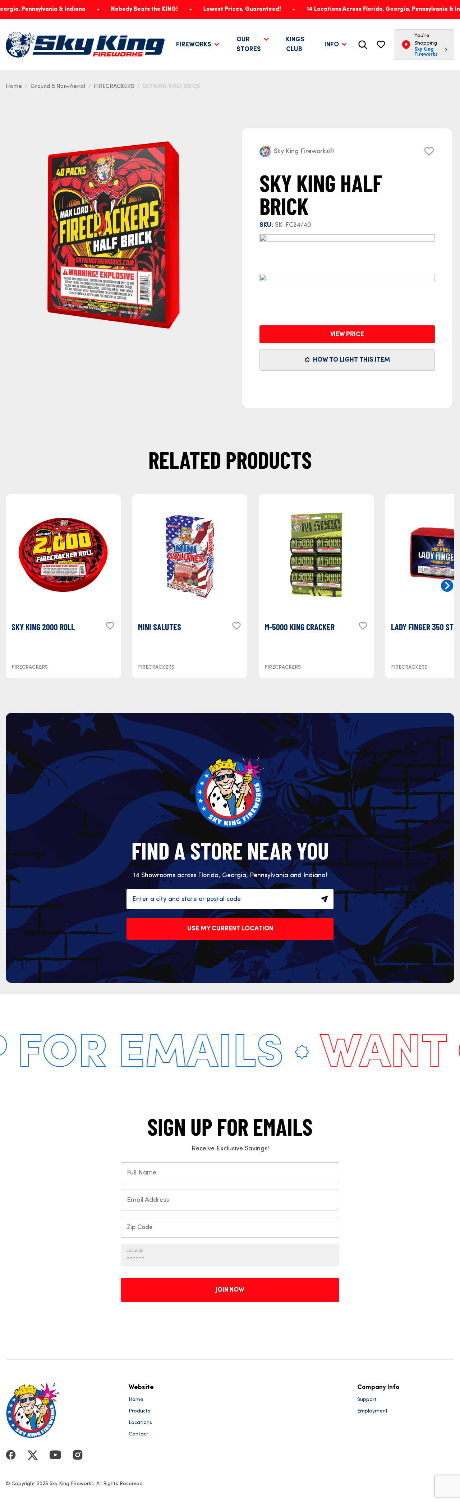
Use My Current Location (230, 928)
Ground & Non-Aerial (58, 87)
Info (332, 44)
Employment (372, 1411)
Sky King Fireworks (426, 52)
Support (367, 1399)
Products (139, 1411)
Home (14, 87)
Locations (140, 1422)
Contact (138, 1434)
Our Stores (248, 44)
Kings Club (295, 44)
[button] (447, 585)
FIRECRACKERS (114, 87)
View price (347, 334)
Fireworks (193, 44)
